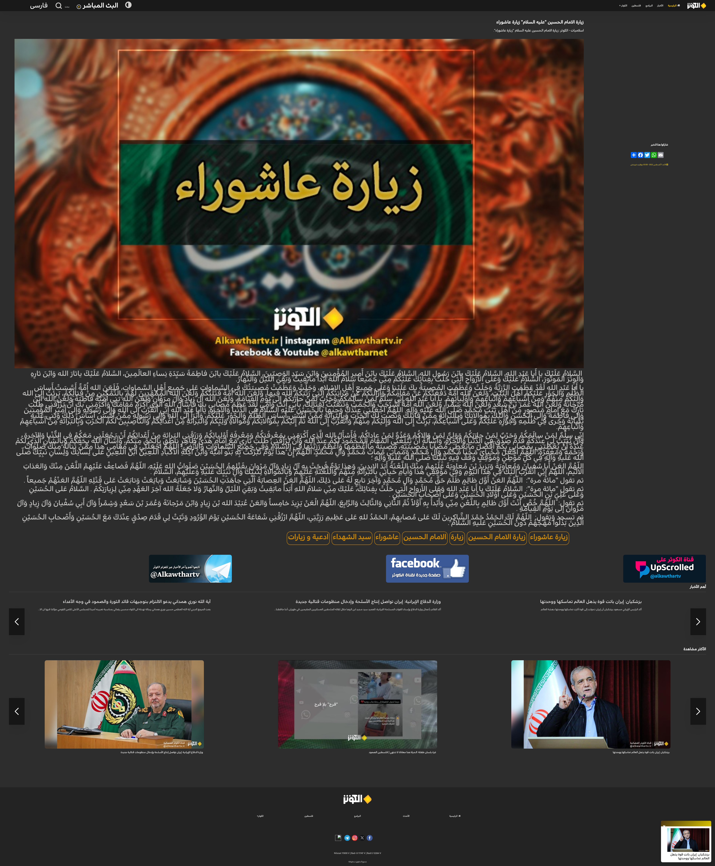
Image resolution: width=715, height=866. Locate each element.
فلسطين (636, 5)
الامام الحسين (424, 537)
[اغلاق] (664, 826)
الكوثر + (623, 5)
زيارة (457, 537)
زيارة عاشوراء (549, 537)
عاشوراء (387, 537)
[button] (698, 621)
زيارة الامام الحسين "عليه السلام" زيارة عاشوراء (540, 22)
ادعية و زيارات (308, 537)
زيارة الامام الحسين (497, 537)
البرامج (649, 5)
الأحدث (406, 816)
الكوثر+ (260, 816)
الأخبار (660, 5)
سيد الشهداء (352, 537)
